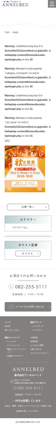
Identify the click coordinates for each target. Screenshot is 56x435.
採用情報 (34, 341)
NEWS (7, 326)
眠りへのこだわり (12, 330)
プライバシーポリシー (39, 353)
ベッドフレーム (13, 345)
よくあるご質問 (36, 345)
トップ (7, 322)
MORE (28, 253)
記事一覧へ (28, 207)
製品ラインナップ (12, 337)
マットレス (11, 341)
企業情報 (34, 337)
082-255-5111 (31, 286)
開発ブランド (36, 322)
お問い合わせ (36, 349)
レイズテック (38, 326)
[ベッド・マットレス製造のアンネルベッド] (15, 4)
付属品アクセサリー (15, 356)
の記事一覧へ (28, 199)
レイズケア (37, 330)
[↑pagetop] (50, 418)
